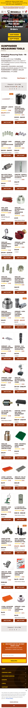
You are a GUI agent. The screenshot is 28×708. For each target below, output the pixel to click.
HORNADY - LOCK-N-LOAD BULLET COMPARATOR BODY (7, 379)
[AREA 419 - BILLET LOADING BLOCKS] (21, 469)
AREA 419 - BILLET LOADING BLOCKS (20, 477)
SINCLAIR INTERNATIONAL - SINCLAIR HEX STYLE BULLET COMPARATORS (20, 280)
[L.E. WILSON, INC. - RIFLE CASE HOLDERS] (7, 403)
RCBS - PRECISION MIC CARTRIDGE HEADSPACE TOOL (20, 540)
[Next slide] (26, 28)
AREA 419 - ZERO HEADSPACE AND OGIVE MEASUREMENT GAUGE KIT (6, 575)
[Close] (26, 690)
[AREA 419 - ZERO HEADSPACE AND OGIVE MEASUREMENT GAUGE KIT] (7, 564)
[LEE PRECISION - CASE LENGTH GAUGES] (21, 564)
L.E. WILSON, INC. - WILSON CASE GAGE (20, 507)
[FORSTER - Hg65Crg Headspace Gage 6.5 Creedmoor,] (21, 167)
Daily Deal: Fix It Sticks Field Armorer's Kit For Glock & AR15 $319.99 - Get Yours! (14, 7)
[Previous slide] (1, 28)
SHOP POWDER (14, 34)
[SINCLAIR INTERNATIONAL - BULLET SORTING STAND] (21, 370)
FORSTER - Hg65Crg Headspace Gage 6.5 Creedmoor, (21, 176)
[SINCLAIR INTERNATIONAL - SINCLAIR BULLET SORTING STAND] (7, 436)
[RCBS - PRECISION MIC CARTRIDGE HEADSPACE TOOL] (21, 531)
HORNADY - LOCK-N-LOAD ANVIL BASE (20, 244)
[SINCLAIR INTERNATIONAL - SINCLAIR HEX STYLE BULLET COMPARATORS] (21, 269)
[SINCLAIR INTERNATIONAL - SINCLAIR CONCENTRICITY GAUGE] (7, 234)
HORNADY (15, 69)
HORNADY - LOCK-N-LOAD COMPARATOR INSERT (20, 609)
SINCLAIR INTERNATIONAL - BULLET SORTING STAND (20, 380)
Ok (14, 705)
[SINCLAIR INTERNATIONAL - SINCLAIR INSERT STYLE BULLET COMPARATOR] (21, 99)
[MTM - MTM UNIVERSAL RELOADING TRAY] (7, 200)
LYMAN (15, 71)
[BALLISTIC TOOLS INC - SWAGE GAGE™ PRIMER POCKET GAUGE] (7, 167)
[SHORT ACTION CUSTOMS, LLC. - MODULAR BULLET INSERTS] (7, 531)
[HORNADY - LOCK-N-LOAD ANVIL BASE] (21, 234)
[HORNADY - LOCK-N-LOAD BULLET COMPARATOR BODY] (7, 370)
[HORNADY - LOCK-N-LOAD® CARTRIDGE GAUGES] (21, 303)
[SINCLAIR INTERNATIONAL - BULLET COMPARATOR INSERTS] (21, 200)
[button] (2, 12)
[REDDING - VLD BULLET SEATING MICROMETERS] (21, 338)
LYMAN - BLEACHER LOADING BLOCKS (7, 607)
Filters (5, 78)
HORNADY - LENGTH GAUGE (7, 107)
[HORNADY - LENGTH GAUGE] (7, 99)
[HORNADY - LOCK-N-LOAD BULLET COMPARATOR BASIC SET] (21, 133)
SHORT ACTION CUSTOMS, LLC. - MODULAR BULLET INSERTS (6, 541)
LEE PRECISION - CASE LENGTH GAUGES (19, 573)
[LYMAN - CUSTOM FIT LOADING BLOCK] (7, 469)
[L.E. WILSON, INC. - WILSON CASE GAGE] (21, 499)
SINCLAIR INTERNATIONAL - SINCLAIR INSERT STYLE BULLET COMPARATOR (20, 110)
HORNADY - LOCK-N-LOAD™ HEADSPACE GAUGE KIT (7, 144)
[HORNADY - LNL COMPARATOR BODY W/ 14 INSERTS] (7, 338)
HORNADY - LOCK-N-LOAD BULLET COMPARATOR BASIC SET (20, 144)
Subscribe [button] (14, 660)
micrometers (12, 66)
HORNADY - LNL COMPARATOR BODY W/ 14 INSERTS (7, 347)
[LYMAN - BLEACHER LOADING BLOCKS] (7, 598)
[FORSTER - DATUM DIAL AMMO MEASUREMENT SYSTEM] (21, 403)
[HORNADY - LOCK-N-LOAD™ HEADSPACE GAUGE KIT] (7, 133)
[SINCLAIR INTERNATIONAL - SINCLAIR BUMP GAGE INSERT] (7, 303)
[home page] (14, 12)
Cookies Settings (14, 701)
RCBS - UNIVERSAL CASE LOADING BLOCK (20, 445)
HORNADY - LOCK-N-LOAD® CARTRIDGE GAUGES (20, 314)
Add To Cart (7, 122)
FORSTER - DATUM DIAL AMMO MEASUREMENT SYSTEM (20, 413)
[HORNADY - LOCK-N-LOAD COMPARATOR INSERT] (21, 598)
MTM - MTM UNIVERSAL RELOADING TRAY (6, 209)
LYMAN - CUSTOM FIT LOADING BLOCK (7, 477)
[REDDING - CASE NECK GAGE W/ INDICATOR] (7, 499)
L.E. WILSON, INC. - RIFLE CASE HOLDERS (6, 412)
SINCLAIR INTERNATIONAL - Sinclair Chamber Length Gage (6, 279)
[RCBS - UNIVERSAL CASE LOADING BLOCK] (21, 436)
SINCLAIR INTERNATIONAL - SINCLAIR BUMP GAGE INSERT (6, 314)
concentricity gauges (12, 68)
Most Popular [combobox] (21, 78)
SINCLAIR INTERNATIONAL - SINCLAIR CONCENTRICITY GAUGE (6, 245)
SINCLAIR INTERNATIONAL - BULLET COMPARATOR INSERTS (20, 210)
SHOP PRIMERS (14, 38)
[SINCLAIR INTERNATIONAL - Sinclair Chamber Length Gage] (7, 269)
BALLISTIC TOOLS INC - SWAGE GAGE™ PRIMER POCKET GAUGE (7, 177)
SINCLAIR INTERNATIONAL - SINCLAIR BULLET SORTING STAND (6, 446)
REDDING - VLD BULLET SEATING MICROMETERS (20, 347)
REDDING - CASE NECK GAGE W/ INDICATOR (6, 508)
